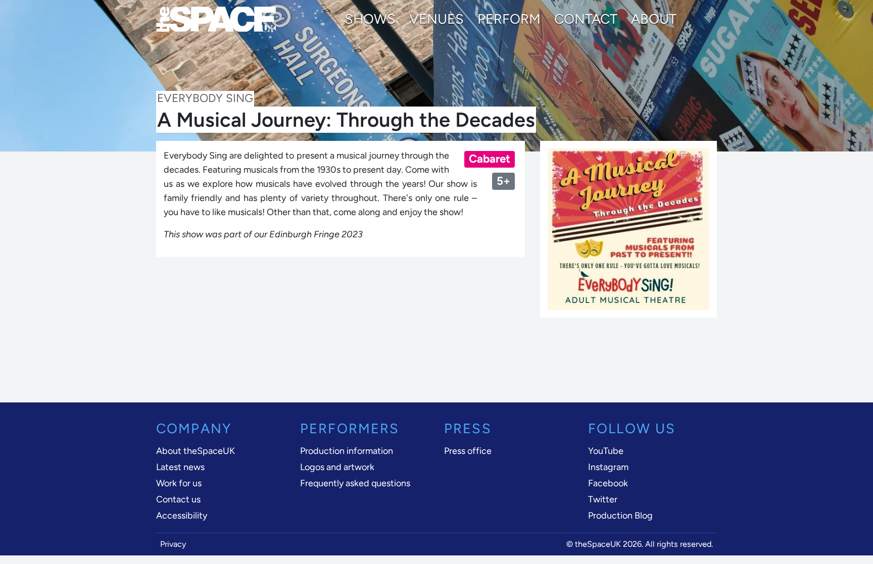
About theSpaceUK (195, 450)
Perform (509, 19)
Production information (346, 450)
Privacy (173, 544)
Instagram (608, 467)
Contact (585, 19)
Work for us (179, 483)
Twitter (602, 499)
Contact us (178, 499)
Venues (436, 19)
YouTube (605, 450)
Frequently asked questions (355, 483)
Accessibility (181, 515)
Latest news (180, 467)
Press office (468, 450)
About (653, 19)
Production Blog (620, 515)
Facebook (608, 483)
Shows (370, 19)
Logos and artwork (337, 467)
